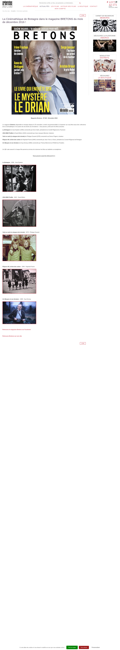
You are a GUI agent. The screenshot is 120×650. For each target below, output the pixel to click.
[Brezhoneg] (116, 2)
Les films (55, 6)
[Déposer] (110, 2)
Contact (93, 6)
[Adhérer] (107, 2)
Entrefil (104, 58)
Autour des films (68, 6)
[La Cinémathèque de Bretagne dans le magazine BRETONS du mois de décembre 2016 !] (44, 70)
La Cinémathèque (30, 6)
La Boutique (104, 78)
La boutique (83, 6)
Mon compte (60, 8)
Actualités (44, 6)
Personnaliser (96, 647)
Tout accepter (72, 647)
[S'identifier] (112, 2)
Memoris (104, 18)
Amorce (104, 38)
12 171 (113, 4)
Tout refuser (83, 647)
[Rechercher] (80, 3)
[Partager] (114, 2)
